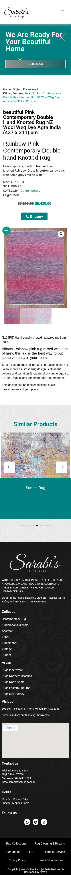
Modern (18, 93)
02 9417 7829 (23, 778)
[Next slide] (61, 467)
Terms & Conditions (50, 860)
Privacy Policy (17, 860)
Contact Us (35, 63)
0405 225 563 (20, 770)
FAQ (31, 852)
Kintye (43, 871)
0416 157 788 (15, 774)
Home (7, 89)
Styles (17, 89)
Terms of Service (54, 852)
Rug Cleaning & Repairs (50, 843)
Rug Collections (16, 843)
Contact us (13, 852)
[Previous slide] (9, 467)
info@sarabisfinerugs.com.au (19, 782)
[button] (61, 234)
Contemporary (30, 190)
